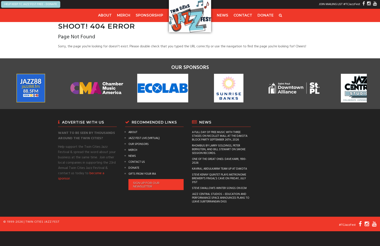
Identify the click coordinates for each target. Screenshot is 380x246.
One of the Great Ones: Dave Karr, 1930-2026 (219, 161)
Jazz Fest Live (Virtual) (144, 138)
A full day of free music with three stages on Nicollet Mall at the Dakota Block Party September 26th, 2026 (219, 136)
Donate (266, 15)
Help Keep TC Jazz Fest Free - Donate (30, 4)
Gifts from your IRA (142, 174)
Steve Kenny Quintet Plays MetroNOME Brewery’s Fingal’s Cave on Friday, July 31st (219, 178)
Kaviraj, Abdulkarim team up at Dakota (219, 168)
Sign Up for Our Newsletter (146, 184)
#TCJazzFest (351, 4)
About (105, 15)
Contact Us (136, 162)
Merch (123, 15)
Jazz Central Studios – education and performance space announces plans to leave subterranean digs (220, 198)
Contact (243, 15)
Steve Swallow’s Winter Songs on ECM (219, 188)
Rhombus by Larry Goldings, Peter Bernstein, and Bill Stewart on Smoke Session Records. (218, 149)
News (222, 15)
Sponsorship (149, 15)
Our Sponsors (138, 144)
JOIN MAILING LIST (331, 4)
